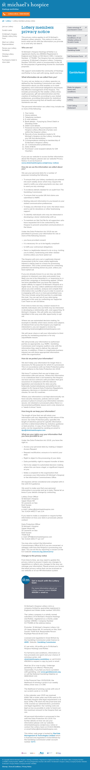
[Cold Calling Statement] (77, 107)
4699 (26, 642)
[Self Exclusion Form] (77, 56)
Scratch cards (7, 30)
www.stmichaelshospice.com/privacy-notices (40, 163)
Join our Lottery (7, 27)
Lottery (8, 21)
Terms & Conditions (15, 766)
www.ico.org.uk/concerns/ (42, 552)
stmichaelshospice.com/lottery (36, 659)
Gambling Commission (46, 642)
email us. (44, 592)
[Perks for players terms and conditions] (77, 89)
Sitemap (4, 766)
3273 (33, 742)
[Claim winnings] (77, 29)
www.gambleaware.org (51, 672)
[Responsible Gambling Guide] (77, 49)
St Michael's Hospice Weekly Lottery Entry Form (9, 36)
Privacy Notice (26, 766)
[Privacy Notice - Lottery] (77, 99)
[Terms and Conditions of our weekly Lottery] (77, 39)
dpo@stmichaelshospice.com (33, 430)
